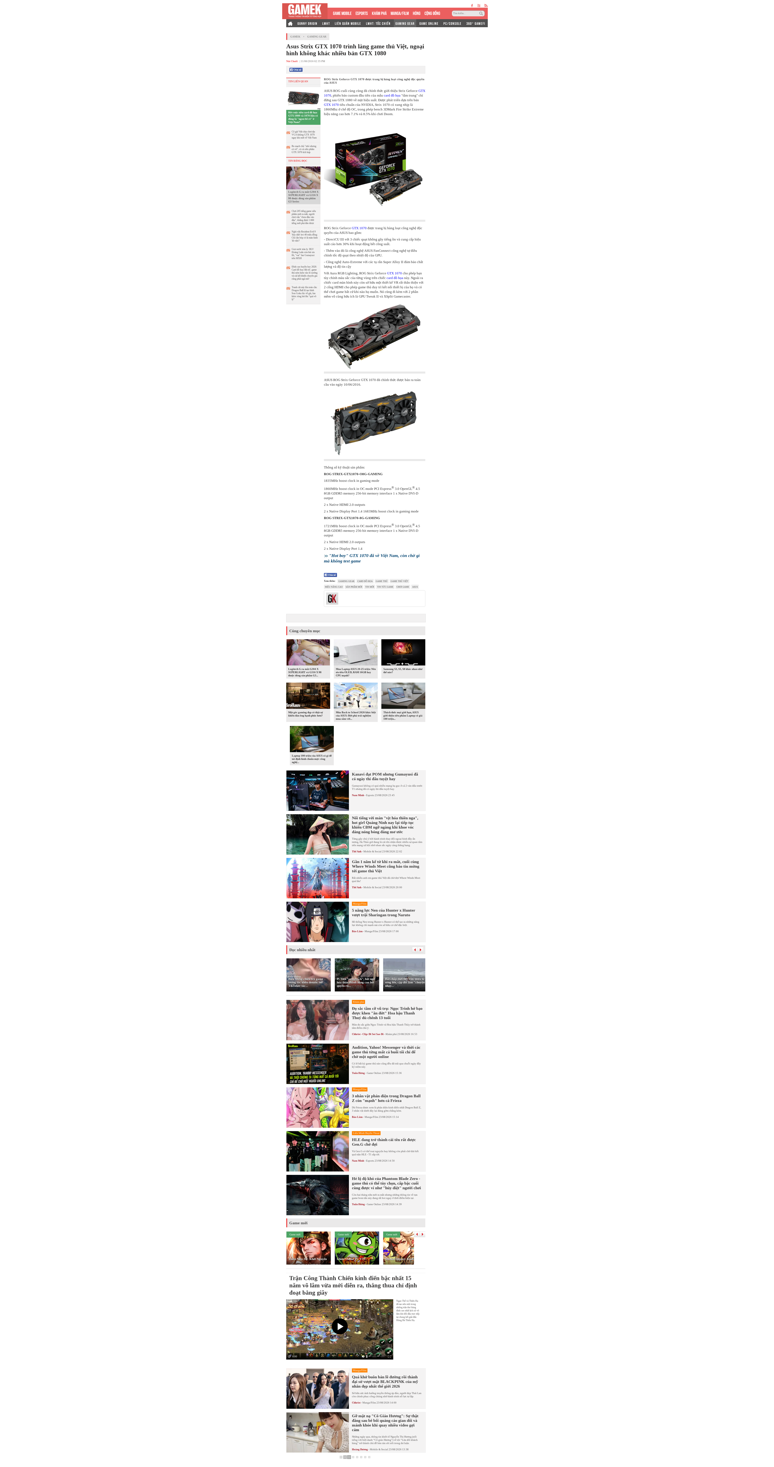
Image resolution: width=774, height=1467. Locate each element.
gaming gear (346, 581)
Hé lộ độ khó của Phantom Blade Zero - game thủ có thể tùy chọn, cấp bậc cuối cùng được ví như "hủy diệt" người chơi (386, 1183)
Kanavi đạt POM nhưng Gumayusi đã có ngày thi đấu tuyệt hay (385, 776)
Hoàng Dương (360, 1449)
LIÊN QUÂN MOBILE (348, 23)
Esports (370, 795)
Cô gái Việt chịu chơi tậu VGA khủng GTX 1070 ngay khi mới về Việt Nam (304, 134)
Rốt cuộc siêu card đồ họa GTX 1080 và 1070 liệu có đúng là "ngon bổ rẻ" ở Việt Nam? (303, 117)
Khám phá (391, 1034)
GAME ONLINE (429, 23)
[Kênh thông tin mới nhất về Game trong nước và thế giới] (305, 11)
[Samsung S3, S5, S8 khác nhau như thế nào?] (403, 653)
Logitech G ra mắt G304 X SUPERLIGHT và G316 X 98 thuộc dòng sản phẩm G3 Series (303, 196)
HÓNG (416, 13)
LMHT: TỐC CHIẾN (378, 23)
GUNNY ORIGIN (307, 23)
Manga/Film (371, 931)
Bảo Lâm (357, 931)
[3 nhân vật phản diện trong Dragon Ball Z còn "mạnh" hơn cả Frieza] (317, 1107)
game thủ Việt (399, 581)
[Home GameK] (290, 23)
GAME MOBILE (342, 13)
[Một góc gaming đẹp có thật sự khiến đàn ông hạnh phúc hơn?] (308, 696)
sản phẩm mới (354, 587)
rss (486, 5)
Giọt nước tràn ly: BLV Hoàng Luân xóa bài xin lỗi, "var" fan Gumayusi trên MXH (303, 254)
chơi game (402, 587)
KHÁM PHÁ (379, 13)
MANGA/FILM (400, 13)
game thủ (382, 581)
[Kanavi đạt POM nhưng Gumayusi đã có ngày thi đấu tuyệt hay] (317, 790)
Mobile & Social (372, 851)
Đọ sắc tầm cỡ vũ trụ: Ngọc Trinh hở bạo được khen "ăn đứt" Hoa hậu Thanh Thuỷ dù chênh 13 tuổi (387, 1013)
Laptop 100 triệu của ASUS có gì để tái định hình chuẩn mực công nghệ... (312, 759)
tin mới (369, 587)
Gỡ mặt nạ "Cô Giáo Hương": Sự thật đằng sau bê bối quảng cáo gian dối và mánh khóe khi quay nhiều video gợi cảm (385, 1423)
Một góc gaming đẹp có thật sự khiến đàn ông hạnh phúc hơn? (305, 714)
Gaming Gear (316, 36)
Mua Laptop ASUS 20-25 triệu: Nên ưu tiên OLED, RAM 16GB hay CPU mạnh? (356, 672)
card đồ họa (392, 95)
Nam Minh (358, 795)
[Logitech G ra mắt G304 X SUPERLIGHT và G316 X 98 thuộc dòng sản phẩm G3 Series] (303, 177)
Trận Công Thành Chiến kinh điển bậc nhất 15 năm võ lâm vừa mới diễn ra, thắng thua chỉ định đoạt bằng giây (353, 1285)
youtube (478, 5)
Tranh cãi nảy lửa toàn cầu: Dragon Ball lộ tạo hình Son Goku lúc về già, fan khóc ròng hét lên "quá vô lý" (304, 293)
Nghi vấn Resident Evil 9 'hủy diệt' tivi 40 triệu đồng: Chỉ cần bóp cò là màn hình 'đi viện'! (305, 236)
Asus (415, 587)
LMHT (326, 23)
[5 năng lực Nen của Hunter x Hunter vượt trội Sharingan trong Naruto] (317, 922)
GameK (295, 36)
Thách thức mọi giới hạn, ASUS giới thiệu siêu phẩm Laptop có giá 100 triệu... (402, 715)
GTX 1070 (331, 105)
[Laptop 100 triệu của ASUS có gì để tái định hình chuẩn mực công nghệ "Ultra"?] (312, 739)
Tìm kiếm (482, 13)
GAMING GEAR (405, 23)
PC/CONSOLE (452, 23)
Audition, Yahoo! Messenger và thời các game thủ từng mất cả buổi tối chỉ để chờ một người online (386, 1052)
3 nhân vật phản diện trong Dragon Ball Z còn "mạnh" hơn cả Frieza (386, 1098)
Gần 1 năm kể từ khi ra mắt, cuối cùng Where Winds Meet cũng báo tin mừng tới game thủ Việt (385, 866)
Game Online (374, 1072)
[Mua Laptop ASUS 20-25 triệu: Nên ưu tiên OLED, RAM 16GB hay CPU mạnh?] (356, 653)
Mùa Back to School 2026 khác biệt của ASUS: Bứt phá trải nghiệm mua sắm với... (356, 715)
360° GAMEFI (475, 23)
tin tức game (385, 587)
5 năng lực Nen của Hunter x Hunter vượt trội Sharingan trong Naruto (383, 912)
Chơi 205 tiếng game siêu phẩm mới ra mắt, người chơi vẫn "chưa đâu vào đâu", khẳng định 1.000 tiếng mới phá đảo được (304, 217)
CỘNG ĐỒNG (432, 13)
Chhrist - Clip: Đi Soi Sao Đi (368, 1034)
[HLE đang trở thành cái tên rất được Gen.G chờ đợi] (317, 1151)
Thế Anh (356, 851)
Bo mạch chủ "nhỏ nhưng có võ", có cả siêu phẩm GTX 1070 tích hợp (304, 149)
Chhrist (356, 1402)
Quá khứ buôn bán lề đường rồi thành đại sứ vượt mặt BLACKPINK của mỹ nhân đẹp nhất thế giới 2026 (385, 1381)
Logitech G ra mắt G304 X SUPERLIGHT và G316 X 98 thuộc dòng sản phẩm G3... (304, 672)
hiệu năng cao (334, 587)
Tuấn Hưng (358, 1072)
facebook (472, 5)
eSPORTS (362, 13)
